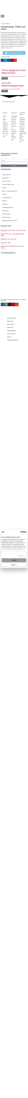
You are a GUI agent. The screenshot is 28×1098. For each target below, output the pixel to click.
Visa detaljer (20, 555)
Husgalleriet (5, 178)
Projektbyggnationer (7, 207)
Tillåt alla (14, 560)
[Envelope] (17, 304)
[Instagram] (9, 304)
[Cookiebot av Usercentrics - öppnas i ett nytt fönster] (20, 532)
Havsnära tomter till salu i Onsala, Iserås (13, 230)
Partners (4, 194)
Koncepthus (5, 210)
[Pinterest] (13, 304)
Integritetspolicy (6, 174)
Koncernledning (6, 217)
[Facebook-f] (2, 304)
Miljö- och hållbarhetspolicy (9, 191)
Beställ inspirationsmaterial (9, 220)
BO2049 (4, 201)
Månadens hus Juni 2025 (8, 239)
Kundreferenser (6, 214)
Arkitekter (5, 204)
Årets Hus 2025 (6, 242)
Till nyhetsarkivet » (8, 253)
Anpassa (13, 564)
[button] (2, 60)
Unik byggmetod (6, 197)
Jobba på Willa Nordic (8, 184)
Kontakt (4, 187)
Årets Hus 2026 (6, 181)
